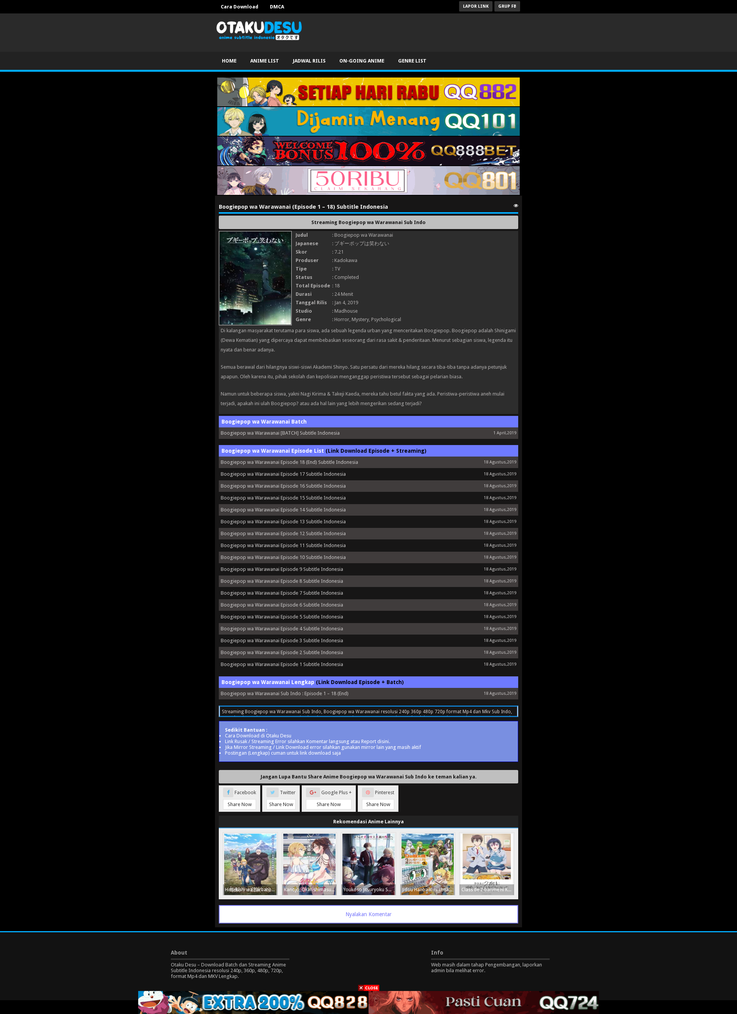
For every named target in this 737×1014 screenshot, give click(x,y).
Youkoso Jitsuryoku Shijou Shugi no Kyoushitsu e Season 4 (369, 889)
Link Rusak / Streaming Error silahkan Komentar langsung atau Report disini (307, 741)
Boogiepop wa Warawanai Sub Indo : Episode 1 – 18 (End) (285, 693)
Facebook (242, 798)
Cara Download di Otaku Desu (258, 736)
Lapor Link (476, 6)
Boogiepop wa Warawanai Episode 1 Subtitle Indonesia (282, 664)
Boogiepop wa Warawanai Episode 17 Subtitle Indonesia (283, 474)
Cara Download (239, 7)
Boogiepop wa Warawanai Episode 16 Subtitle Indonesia (283, 486)
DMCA (277, 7)
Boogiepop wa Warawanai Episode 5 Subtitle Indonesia (282, 617)
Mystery (360, 319)
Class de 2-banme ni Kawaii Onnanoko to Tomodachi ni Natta (487, 889)
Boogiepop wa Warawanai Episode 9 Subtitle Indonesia (282, 569)
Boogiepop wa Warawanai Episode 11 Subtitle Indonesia (283, 545)
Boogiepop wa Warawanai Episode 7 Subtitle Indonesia (282, 593)
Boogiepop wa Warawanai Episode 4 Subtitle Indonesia (282, 628)
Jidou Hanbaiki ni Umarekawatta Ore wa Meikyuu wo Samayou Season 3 (428, 889)
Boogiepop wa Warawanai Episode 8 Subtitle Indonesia (282, 581)
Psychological (386, 319)
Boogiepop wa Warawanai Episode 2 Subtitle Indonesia (282, 652)
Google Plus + (334, 798)
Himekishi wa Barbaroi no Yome (251, 889)
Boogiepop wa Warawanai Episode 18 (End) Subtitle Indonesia (289, 462)
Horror (341, 319)
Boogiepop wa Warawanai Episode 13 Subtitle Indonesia (283, 521)
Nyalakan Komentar (368, 914)
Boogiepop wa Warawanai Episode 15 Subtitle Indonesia (283, 498)
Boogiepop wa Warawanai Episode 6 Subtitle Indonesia (282, 605)
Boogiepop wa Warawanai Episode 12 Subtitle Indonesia (283, 533)
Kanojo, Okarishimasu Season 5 (310, 889)
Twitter (282, 798)
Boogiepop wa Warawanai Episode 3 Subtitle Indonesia (282, 640)
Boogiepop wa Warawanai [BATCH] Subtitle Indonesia (280, 433)
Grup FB (507, 6)
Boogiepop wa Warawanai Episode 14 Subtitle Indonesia (283, 510)
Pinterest (380, 798)
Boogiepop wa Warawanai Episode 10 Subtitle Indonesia (283, 557)
